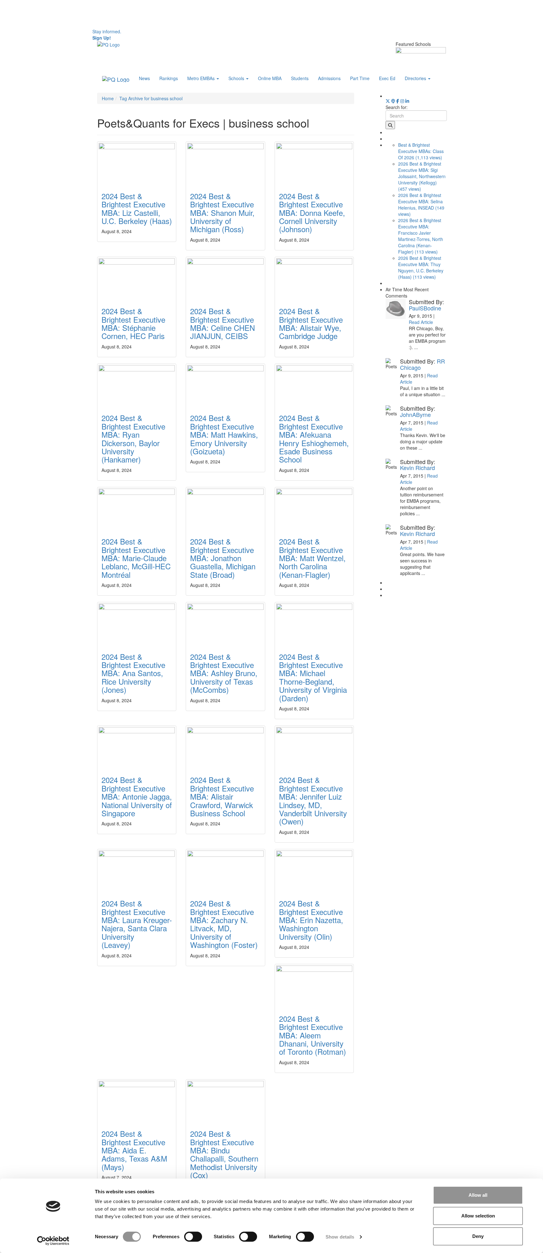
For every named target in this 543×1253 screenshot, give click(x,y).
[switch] (193, 1237)
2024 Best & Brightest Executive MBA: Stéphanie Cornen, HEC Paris (133, 323)
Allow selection (478, 1215)
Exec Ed (387, 78)
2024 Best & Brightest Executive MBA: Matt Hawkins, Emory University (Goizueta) (224, 434)
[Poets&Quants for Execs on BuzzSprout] (393, 101)
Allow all (478, 1195)
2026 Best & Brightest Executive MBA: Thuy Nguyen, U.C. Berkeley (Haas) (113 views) (420, 267)
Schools (236, 78)
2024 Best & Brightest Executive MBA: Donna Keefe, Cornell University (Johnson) (312, 212)
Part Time (360, 78)
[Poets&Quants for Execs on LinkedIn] (407, 101)
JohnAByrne (415, 414)
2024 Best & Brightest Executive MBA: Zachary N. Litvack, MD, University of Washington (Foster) (224, 924)
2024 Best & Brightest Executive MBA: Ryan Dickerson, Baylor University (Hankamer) (133, 438)
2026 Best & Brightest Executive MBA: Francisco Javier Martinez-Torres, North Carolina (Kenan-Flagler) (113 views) (420, 236)
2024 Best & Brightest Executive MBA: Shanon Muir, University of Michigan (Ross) (222, 212)
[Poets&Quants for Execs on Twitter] (388, 101)
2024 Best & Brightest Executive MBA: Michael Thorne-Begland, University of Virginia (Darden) (313, 677)
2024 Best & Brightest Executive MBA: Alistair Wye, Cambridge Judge (311, 323)
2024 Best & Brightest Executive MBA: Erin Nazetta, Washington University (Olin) (311, 920)
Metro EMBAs (201, 78)
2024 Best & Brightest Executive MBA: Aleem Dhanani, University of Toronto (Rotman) (312, 1035)
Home (108, 98)
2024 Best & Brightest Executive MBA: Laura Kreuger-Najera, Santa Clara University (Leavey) (136, 924)
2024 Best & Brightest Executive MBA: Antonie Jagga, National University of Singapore (136, 796)
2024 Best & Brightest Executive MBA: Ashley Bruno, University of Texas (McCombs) (223, 673)
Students (300, 78)
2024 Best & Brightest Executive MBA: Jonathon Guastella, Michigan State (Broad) (222, 558)
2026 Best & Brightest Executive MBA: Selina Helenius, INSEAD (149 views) (421, 204)
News (144, 78)
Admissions (329, 78)
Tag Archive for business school (151, 98)
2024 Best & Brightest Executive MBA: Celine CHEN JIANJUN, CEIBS (222, 323)
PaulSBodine (425, 308)
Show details (340, 1236)
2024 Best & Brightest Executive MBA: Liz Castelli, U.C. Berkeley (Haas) (136, 208)
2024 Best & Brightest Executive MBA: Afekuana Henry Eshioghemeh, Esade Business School (314, 438)
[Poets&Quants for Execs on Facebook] (397, 101)
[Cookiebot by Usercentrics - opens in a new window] (53, 1240)
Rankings (168, 78)
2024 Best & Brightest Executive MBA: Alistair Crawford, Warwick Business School (222, 796)
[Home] (108, 44)
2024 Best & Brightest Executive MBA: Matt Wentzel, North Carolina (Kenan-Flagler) (312, 558)
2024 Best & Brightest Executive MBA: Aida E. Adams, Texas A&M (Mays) (134, 1150)
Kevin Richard (417, 467)
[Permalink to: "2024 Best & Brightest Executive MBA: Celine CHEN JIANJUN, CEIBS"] (225, 278)
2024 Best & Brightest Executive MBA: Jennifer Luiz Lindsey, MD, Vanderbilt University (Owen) (313, 800)
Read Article (421, 322)
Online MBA (270, 78)
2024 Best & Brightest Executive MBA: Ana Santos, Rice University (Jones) (133, 673)
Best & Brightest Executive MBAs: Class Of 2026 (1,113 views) (421, 151)
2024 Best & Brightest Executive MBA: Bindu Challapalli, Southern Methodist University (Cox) (224, 1154)
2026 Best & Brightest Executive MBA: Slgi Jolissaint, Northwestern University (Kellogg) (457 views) (422, 176)
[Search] (390, 125)
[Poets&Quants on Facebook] (402, 101)
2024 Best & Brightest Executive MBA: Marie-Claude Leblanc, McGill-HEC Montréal (136, 558)
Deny (478, 1236)
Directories (416, 78)
